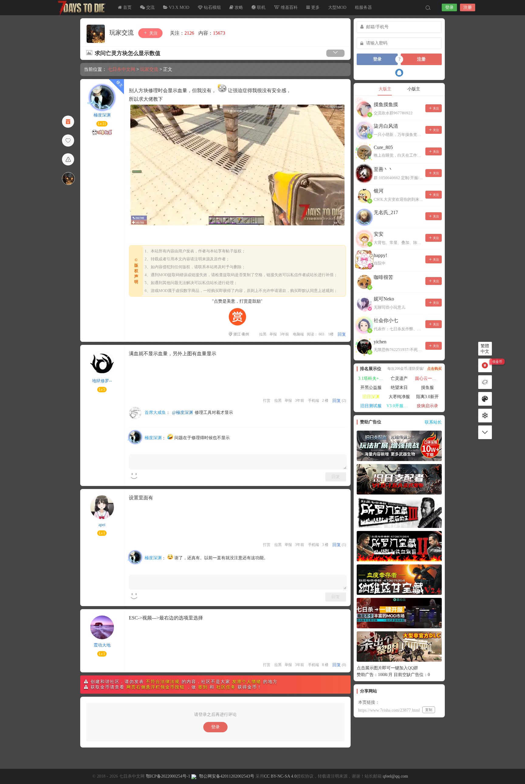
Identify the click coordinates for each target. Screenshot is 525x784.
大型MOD (337, 7)
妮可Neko (384, 298)
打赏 (266, 400)
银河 (378, 190)
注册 (467, 7)
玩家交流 (122, 32)
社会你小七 (386, 320)
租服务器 (363, 7)
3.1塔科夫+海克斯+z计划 (371, 378)
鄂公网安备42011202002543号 (227, 776)
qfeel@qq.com (395, 776)
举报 (273, 334)
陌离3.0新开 (427, 396)
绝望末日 (399, 387)
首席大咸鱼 (155, 412)
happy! (380, 255)
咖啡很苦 (383, 277)
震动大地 (102, 645)
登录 (449, 7)
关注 (153, 33)
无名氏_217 (386, 212)
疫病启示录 (427, 406)
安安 (378, 234)
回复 (342, 334)
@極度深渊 (182, 412)
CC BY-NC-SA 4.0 (280, 776)
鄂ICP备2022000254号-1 (168, 776)
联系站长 (433, 422)
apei (101, 524)
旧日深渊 (370, 396)
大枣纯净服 (399, 396)
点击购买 (434, 368)
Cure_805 (383, 147)
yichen (380, 341)
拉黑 (262, 334)
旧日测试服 (371, 406)
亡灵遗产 (399, 378)
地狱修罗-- (102, 381)
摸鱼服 (427, 387)
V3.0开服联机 (399, 406)
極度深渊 (102, 115)
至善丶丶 (383, 169)
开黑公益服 (371, 387)
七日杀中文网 (80, 7)
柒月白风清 (386, 126)
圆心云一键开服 (428, 378)
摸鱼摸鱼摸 (386, 104)
